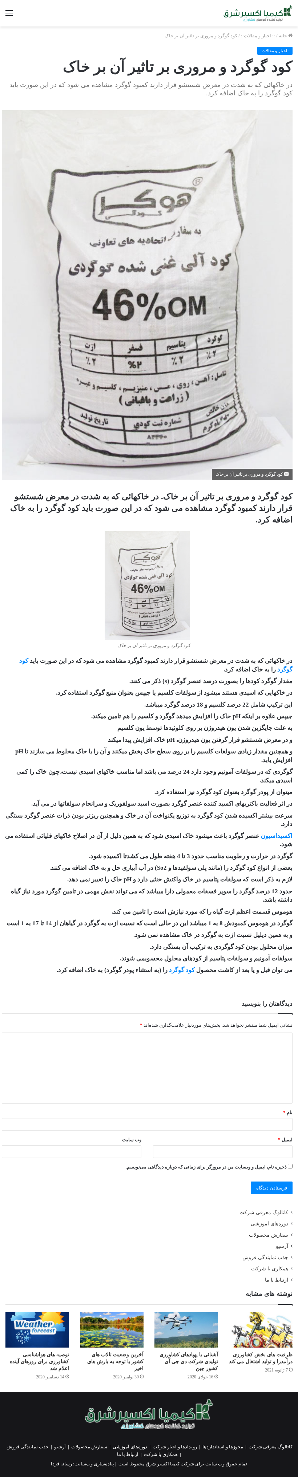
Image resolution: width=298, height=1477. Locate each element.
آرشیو (282, 1246)
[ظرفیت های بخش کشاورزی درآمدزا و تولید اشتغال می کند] (261, 1330)
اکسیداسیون (277, 835)
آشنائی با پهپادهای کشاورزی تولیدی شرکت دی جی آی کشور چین (189, 1361)
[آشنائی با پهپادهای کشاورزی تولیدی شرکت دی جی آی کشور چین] (186, 1330)
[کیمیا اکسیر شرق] (258, 13)
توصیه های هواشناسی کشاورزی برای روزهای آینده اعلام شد (39, 1361)
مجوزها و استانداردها (222, 1446)
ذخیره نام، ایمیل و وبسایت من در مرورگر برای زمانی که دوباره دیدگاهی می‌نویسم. (206, 1167)
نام (288, 1112)
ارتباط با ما (276, 1280)
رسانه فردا (61, 1463)
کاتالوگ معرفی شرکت (263, 1212)
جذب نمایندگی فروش (265, 1257)
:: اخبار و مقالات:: (258, 35)
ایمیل (285, 1139)
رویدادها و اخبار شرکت (175, 1446)
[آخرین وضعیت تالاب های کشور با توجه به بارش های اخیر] (112, 1330)
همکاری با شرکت (269, 1268)
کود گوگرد (182, 970)
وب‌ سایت (131, 1139)
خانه (283, 35)
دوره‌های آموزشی (269, 1223)
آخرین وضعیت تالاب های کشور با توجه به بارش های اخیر (115, 1361)
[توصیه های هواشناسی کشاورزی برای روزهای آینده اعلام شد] (37, 1330)
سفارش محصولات (268, 1235)
